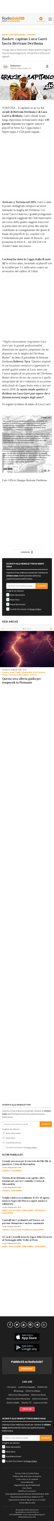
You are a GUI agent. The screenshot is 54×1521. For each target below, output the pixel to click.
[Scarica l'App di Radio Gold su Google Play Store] (27, 1348)
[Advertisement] (27, 167)
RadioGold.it (34, 1510)
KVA (34, 1517)
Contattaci (27, 1409)
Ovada (4, 675)
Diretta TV (26, 1402)
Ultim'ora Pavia (38, 1394)
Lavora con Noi (40, 1402)
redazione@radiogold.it (36, 1514)
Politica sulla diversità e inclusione (27, 1476)
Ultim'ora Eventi (40, 1398)
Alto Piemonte (39, 672)
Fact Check (27, 1488)
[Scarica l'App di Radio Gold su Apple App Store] (27, 1337)
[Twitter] (17, 1325)
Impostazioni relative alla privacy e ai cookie (27, 1499)
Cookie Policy (33, 1473)
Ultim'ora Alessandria (18, 1394)
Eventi (5, 1210)
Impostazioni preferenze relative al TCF (27, 1497)
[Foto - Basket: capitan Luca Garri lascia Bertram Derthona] (27, 86)
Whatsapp (18, 1391)
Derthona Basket (18, 34)
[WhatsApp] (44, 1325)
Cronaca (5, 672)
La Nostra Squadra (26, 1387)
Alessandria (27, 672)
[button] (51, 629)
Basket (5, 34)
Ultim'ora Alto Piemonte (18, 1398)
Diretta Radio (13, 1402)
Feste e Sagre (15, 1210)
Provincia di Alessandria (19, 675)
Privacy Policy (35, 609)
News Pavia (14, 599)
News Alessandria (17, 595)
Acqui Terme (15, 672)
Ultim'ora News (32, 1391)
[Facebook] (10, 1325)
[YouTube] (23, 1325)
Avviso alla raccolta (27, 1502)
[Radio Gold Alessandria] (13, 18)
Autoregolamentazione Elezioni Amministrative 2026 (27, 1494)
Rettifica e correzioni (27, 1491)
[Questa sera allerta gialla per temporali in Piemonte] (27, 649)
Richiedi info (27, 1369)
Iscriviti (42, 586)
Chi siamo (11, 1387)
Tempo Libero (28, 1210)
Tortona (31, 34)
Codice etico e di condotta (27, 1479)
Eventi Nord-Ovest (17, 604)
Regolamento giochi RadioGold (27, 1485)
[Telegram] (37, 1325)
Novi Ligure (16, 1230)
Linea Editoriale (27, 1482)
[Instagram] (30, 1325)
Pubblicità (42, 1387)
